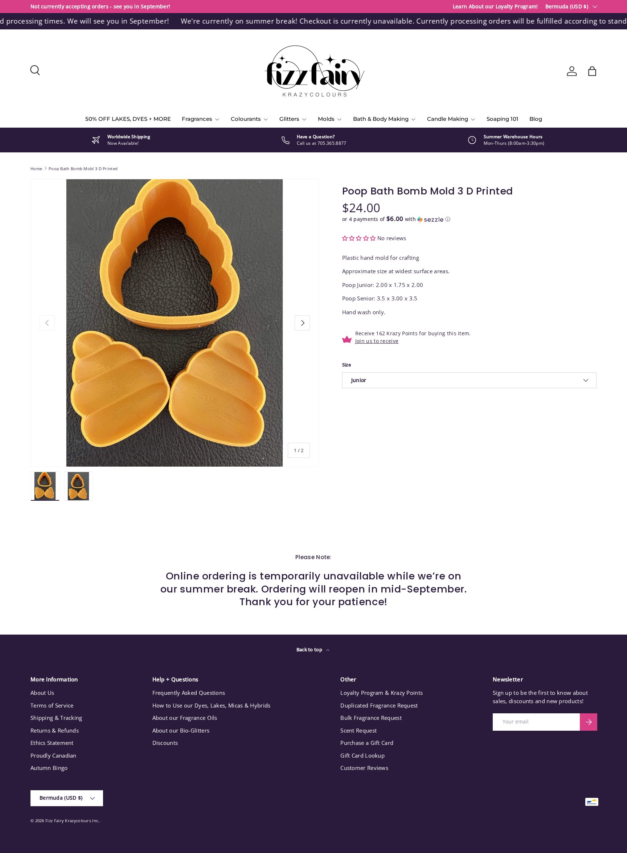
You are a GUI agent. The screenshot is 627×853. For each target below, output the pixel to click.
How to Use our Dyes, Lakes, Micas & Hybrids (211, 705)
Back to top (310, 649)
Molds (326, 118)
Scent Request (358, 730)
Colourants (246, 118)
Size (346, 364)
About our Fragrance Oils (184, 717)
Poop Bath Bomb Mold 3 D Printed (83, 169)
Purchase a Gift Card (366, 742)
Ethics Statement (52, 742)
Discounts (165, 742)
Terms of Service (52, 705)
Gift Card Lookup (362, 755)
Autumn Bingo (49, 767)
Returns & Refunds (54, 730)
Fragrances (197, 118)
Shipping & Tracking (56, 717)
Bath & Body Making (381, 118)
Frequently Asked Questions (188, 692)
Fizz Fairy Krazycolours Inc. (72, 820)
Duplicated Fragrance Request (379, 705)
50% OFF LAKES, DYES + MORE (128, 118)
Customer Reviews (364, 767)
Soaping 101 (503, 118)
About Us (42, 692)
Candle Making (447, 118)
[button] (592, 71)
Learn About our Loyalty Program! (495, 6)
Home (36, 169)
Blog (535, 118)
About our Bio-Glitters (181, 730)
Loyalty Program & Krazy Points (381, 692)
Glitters (289, 118)
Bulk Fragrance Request (371, 717)
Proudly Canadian (53, 755)
